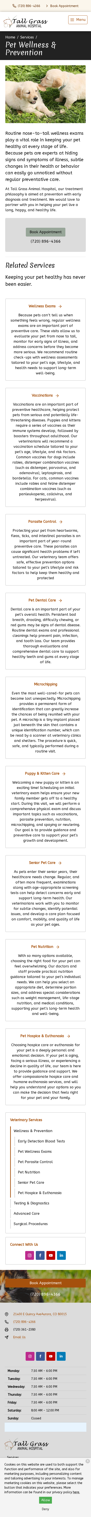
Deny (45, 1509)
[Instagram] (29, 1255)
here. (76, 1492)
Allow (45, 1500)
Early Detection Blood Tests (41, 1141)
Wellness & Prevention (33, 1131)
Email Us (19, 1337)
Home (10, 37)
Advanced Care (27, 1213)
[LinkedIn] (61, 1255)
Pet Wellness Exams (35, 1151)
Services (27, 37)
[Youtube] (50, 1255)
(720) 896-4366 (46, 241)
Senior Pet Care (31, 1182)
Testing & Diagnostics (31, 1203)
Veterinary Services (26, 1120)
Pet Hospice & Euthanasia (40, 1193)
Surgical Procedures (31, 1224)
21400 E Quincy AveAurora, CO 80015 (40, 1314)
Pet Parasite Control (35, 1162)
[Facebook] (40, 1255)
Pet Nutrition (29, 1172)
